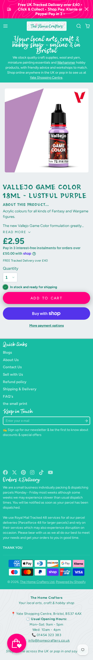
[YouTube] (50, 472)
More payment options (46, 326)
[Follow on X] (14, 472)
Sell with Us (13, 374)
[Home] (46, 26)
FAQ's (8, 396)
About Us (11, 360)
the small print (15, 403)
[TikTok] (41, 472)
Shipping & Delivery (19, 389)
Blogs (7, 352)
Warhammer (66, 62)
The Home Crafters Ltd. (37, 582)
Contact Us (12, 367)
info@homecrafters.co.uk (49, 640)
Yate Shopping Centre (46, 78)
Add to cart (46, 298)
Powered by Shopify (71, 582)
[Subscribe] (86, 421)
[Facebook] (5, 472)
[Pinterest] (23, 472)
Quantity (10, 268)
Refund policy (14, 382)
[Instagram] (32, 472)
